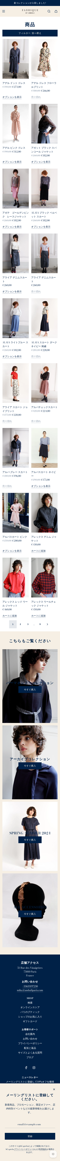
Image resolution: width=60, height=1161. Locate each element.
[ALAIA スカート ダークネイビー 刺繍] (44, 318)
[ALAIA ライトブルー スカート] (15, 318)
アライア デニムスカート (14, 279)
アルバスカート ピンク (14, 537)
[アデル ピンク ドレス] (15, 124)
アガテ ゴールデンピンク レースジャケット (15, 214)
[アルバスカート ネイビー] (44, 448)
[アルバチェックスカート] (44, 383)
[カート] (56, 11)
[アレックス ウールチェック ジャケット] (44, 577)
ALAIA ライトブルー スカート (15, 344)
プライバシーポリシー (23, 1149)
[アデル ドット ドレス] (15, 59)
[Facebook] (26, 1067)
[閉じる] (54, 1089)
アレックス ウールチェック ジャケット (43, 603)
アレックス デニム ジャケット (43, 538)
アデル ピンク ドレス (13, 148)
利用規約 (43, 1149)
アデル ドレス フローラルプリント (43, 85)
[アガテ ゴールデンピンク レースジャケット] (15, 188)
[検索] (48, 11)
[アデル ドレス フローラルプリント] (44, 59)
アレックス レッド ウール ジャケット (15, 603)
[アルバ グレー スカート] (15, 448)
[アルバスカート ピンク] (15, 513)
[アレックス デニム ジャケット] (44, 513)
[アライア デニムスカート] (15, 253)
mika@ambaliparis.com (30, 990)
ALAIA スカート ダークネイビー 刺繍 (44, 344)
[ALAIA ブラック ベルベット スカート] (44, 188)
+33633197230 (30, 986)
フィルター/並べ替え (30, 33)
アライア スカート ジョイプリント (15, 409)
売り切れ (36, 97)
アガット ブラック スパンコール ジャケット (43, 149)
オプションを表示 (12, 97)
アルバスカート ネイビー (43, 474)
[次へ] (47, 624)
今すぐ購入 (30, 689)
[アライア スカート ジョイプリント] (15, 383)
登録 (30, 1136)
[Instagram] (33, 1067)
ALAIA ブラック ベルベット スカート (44, 214)
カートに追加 (38, 551)
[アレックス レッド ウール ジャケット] (15, 577)
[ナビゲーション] (3, 11)
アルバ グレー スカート (15, 472)
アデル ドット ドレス (13, 83)
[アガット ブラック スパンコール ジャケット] (44, 124)
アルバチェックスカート (44, 407)
